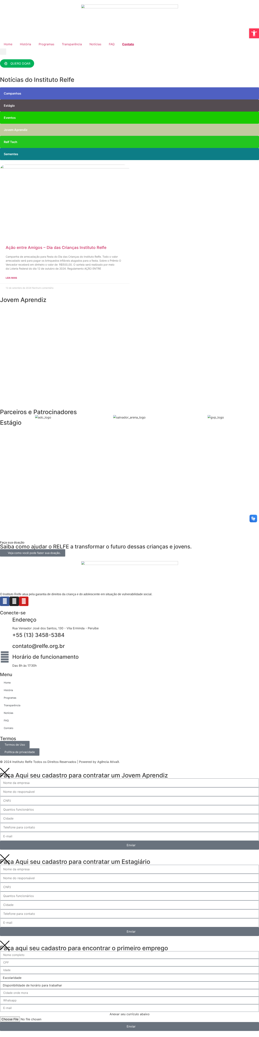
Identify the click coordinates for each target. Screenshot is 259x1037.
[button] (3, 51)
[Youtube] (23, 601)
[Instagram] (14, 601)
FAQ (112, 44)
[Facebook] (4, 601)
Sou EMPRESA (21, 398)
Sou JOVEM (19, 345)
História (25, 44)
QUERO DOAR (20, 63)
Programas (46, 44)
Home (8, 44)
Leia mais (11, 277)
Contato (128, 44)
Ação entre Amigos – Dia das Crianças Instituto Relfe (56, 247)
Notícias (95, 44)
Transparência (72, 44)
